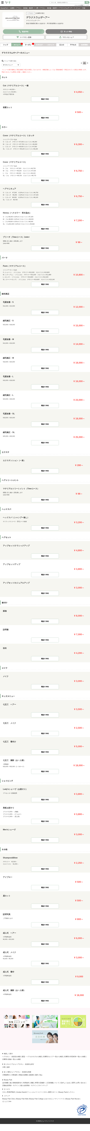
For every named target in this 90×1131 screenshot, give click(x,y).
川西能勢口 (6, 1075)
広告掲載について (53, 1083)
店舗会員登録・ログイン (10, 1085)
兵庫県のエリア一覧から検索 (53, 1056)
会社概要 (5, 1083)
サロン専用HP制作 (8, 1092)
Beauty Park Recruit (72, 1099)
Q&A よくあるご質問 (68, 1083)
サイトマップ (43, 1085)
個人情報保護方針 (16, 1083)
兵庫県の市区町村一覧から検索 (74, 1056)
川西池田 (14, 1075)
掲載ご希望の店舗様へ (38, 1083)
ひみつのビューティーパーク (54, 1099)
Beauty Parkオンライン (67, 1092)
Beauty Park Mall (22, 1099)
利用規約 (26, 1083)
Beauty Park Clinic (8, 1099)
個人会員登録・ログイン (28, 1085)
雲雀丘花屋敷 (23, 1075)
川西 (3, 1067)
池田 (8, 1067)
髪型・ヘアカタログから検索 (32, 1056)
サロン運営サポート (50, 1092)
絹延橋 (31, 1075)
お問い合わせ (80, 1083)
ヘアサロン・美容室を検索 (11, 1056)
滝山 (40, 1075)
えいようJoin (6, 1101)
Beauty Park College (36, 1099)
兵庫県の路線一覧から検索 (11, 1059)
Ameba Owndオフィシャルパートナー (29, 1092)
